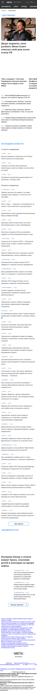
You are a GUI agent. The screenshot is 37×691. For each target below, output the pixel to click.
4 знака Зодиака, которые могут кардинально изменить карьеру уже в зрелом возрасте (16, 292)
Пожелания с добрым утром (22, 631)
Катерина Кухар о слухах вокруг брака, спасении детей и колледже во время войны (17, 561)
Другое (3, 640)
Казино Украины (16, 643)
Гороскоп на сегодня (18, 622)
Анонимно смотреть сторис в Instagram (17, 633)
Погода (24, 6)
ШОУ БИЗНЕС (17, 2)
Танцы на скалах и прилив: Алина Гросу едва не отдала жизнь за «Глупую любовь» (16, 128)
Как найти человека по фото (17, 637)
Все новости (6, 6)
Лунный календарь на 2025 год (24, 625)
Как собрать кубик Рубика (17, 638)
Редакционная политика (18, 663)
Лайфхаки (4, 637)
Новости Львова (6, 620)
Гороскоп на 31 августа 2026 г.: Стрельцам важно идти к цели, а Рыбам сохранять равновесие (17, 243)
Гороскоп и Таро (6, 622)
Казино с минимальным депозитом (14, 643)
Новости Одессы (27, 618)
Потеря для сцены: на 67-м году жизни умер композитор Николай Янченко (24, 597)
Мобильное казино (24, 644)
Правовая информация (10, 663)
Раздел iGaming (6, 643)
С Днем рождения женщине (16, 629)
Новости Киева (17, 618)
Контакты (31, 664)
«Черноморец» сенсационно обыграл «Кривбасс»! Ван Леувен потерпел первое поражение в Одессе (16, 350)
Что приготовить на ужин (13, 641)
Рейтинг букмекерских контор (14, 646)
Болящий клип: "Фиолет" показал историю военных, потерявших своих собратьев (16, 103)
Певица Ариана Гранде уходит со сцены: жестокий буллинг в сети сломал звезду (24, 587)
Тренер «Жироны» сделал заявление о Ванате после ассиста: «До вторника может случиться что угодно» (17, 396)
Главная (3, 10)
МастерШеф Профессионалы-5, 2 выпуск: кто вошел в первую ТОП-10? (15, 96)
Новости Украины (6, 618)
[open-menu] (3, 2)
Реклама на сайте (25, 663)
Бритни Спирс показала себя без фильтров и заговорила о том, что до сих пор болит (17, 111)
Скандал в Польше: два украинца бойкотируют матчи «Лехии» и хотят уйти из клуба (17, 168)
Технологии (4, 632)
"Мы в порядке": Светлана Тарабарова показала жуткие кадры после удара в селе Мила (14, 82)
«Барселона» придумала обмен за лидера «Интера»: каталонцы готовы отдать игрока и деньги (18, 338)
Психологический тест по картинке (16, 623)
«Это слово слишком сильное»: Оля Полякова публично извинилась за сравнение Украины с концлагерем (24, 576)
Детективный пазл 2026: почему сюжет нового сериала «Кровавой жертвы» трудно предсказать (18, 429)
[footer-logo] (18, 653)
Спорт (16, 6)
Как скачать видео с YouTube (18, 632)
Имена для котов (11, 640)
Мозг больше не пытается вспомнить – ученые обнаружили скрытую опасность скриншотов (17, 385)
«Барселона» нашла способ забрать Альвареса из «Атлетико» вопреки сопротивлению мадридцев (14, 417)
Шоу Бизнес (18, 656)
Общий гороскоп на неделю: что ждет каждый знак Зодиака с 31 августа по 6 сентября (16, 194)
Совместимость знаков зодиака (11, 626)
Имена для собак (22, 640)
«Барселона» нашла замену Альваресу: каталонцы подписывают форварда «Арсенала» (16, 304)
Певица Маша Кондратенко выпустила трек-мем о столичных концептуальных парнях (18, 120)
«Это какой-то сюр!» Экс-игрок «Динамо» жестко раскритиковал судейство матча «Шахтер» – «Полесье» (16, 373)
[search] (32, 2)
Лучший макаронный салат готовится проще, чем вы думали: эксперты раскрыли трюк (18, 361)
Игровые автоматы (17, 646)
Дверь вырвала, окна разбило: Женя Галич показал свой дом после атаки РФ (15, 48)
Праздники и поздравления (9, 628)
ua (26, 2)
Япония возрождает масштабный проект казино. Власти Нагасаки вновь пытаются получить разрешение (17, 515)
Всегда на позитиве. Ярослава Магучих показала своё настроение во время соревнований (16, 327)
